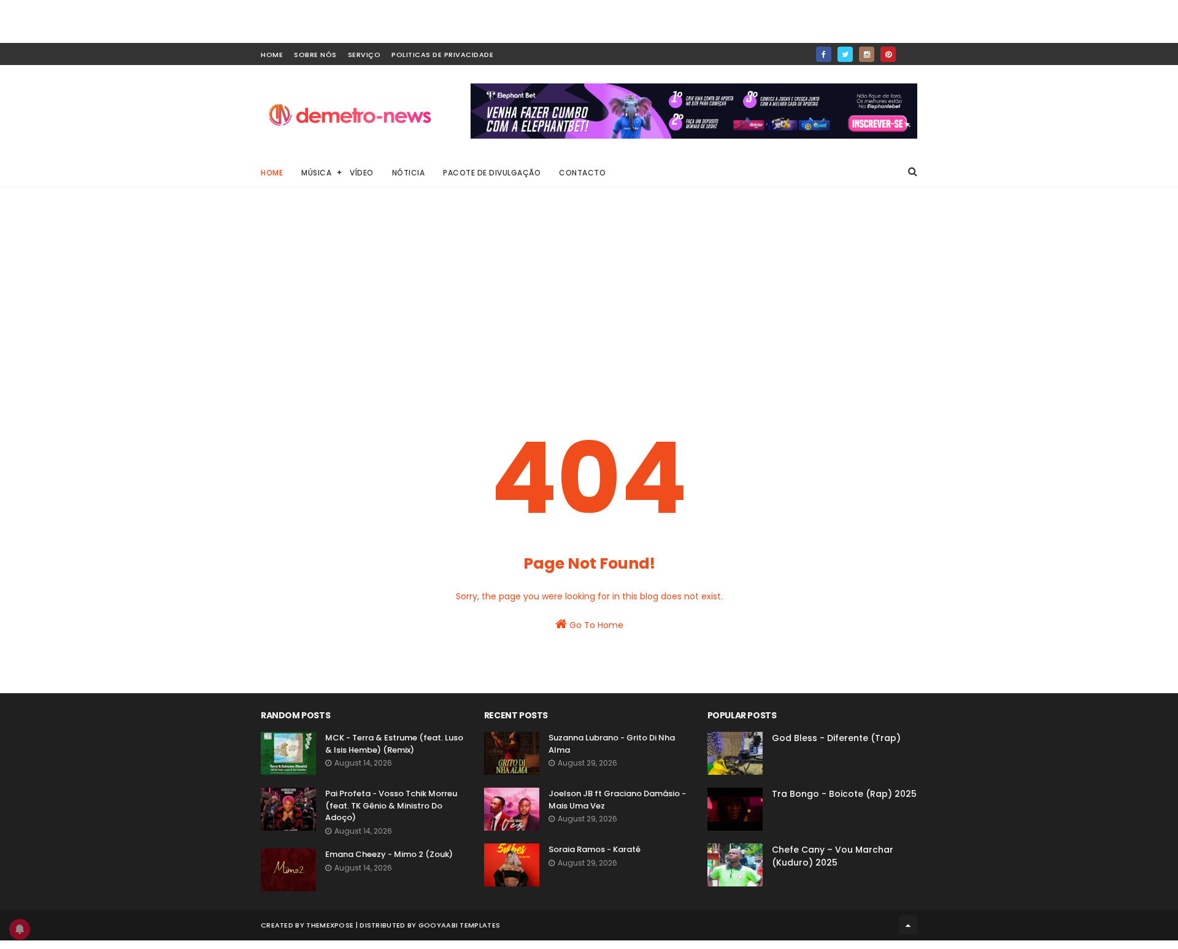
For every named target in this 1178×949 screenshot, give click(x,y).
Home (272, 172)
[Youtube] (909, 50)
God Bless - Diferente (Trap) (836, 738)
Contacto (582, 172)
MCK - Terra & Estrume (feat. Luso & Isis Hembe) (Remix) (394, 744)
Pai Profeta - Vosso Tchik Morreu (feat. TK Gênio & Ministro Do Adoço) (391, 805)
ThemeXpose (329, 925)
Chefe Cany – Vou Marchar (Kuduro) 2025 (832, 856)
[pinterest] (888, 54)
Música (316, 172)
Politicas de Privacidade (442, 55)
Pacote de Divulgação (492, 172)
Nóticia (408, 172)
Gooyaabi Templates (459, 925)
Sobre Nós (315, 55)
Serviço (364, 55)
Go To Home (595, 625)
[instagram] (866, 54)
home (272, 55)
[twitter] (845, 54)
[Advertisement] (589, 300)
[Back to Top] (908, 925)
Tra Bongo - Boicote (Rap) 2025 (844, 794)
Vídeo (362, 172)
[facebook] (823, 54)
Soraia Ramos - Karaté (595, 849)
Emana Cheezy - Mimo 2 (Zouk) (389, 854)
